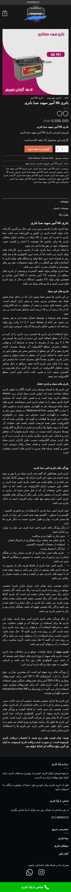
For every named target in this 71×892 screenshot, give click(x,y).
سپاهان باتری (61, 845)
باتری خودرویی (54, 98)
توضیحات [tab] (64, 201)
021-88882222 (60, 817)
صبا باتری (63, 838)
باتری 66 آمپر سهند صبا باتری (46, 168)
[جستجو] (43, 2)
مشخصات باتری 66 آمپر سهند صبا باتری (28, 179)
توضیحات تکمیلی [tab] (61, 208)
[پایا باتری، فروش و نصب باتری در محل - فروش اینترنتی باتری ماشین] (35, 13)
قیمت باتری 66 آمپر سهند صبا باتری (33, 175)
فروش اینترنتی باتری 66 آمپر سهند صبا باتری (42, 172)
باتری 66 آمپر (36, 98)
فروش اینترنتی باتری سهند (37, 163)
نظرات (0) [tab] (64, 215)
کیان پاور (64, 853)
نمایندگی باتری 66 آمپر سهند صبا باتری (51, 182)
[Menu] (67, 14)
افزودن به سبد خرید (38, 149)
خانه (66, 98)
